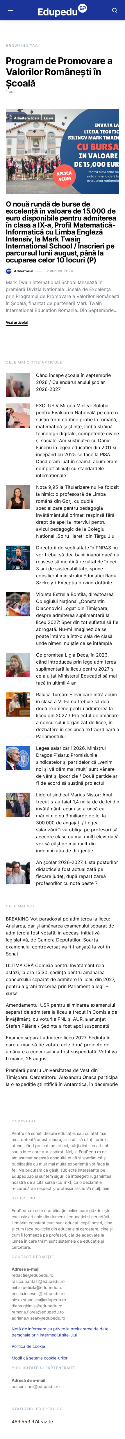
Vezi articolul (17, 322)
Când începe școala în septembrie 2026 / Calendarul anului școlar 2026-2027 (73, 382)
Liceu (48, 118)
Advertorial (23, 271)
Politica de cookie (28, 1346)
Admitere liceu (26, 118)
